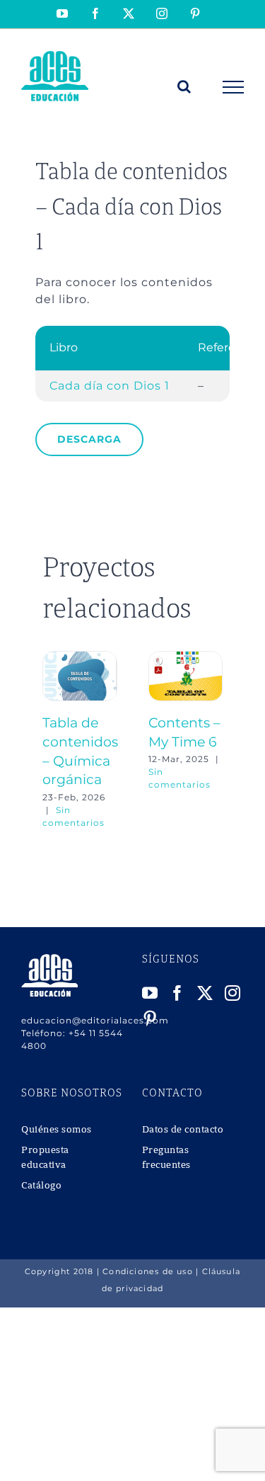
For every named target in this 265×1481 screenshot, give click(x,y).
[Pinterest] (150, 1018)
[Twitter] (205, 993)
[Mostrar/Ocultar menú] (233, 87)
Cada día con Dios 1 (109, 385)
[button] (53, 740)
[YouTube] (150, 993)
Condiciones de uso (147, 1271)
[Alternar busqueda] (184, 86)
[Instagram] (233, 993)
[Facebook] (178, 993)
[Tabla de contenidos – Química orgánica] (79, 657)
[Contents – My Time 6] (185, 657)
